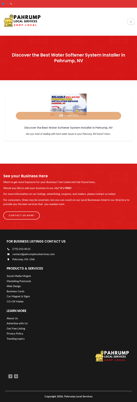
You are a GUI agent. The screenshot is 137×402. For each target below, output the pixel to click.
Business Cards (15, 291)
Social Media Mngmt (19, 276)
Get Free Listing (16, 328)
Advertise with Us (17, 323)
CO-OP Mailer (15, 301)
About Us (12, 318)
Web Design (14, 286)
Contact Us (79, 188)
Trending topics (16, 338)
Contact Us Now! (21, 215)
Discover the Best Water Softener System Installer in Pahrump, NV (68, 128)
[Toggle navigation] (130, 22)
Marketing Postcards (19, 281)
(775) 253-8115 (21, 249)
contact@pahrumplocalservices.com (33, 254)
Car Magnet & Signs (18, 296)
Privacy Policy (15, 333)
